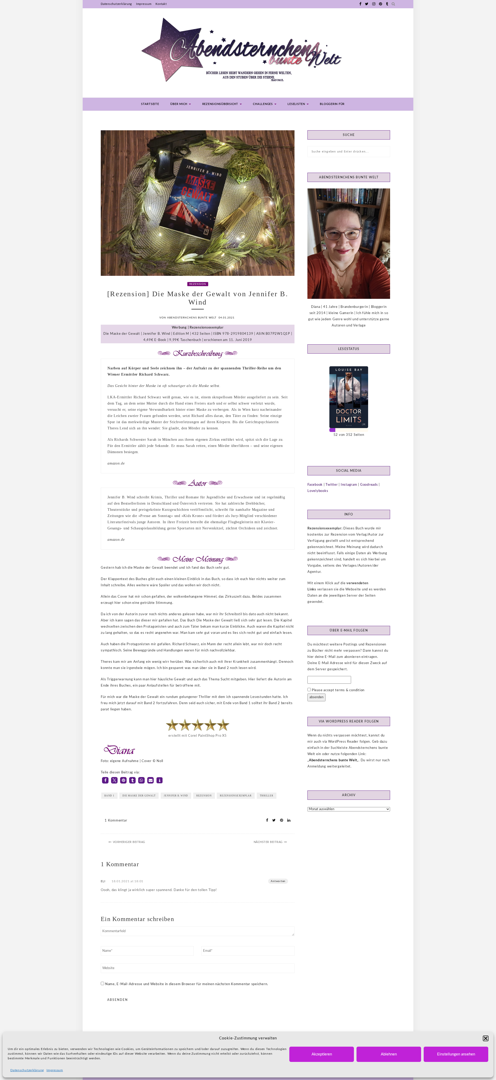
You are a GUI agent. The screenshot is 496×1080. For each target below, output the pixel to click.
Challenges (263, 104)
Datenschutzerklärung (27, 1070)
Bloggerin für (332, 104)
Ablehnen (389, 1054)
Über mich (179, 104)
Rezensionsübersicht (220, 104)
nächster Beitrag (268, 842)
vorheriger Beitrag (129, 842)
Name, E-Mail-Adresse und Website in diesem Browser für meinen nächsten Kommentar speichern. (186, 984)
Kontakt (161, 4)
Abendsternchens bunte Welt (333, 760)
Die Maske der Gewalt (139, 795)
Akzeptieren (322, 1054)
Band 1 (109, 795)
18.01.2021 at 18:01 (127, 881)
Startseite (150, 104)
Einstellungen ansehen (456, 1054)
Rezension (197, 284)
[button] (485, 1038)
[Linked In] (287, 820)
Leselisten (297, 104)
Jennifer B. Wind (176, 795)
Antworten (278, 881)
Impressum (55, 1070)
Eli (103, 881)
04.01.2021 (227, 317)
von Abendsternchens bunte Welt (187, 317)
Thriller (266, 795)
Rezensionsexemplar (236, 795)
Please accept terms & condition (338, 690)
